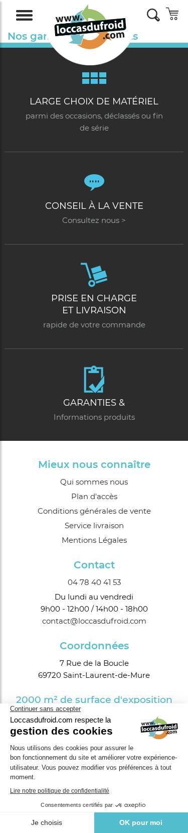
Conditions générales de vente (94, 511)
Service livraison (94, 525)
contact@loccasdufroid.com (94, 621)
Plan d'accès (94, 496)
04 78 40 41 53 (94, 582)
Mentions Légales (94, 540)
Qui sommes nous (94, 482)
